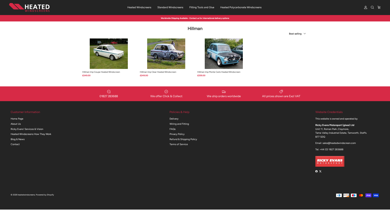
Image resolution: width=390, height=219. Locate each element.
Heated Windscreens (139, 7)
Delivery (174, 118)
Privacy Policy (177, 134)
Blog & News (18, 139)
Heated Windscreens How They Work (31, 134)
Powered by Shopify (45, 195)
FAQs (173, 129)
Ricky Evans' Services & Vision (27, 129)
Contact (15, 144)
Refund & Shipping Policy (183, 139)
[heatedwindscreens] (29, 7)
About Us (16, 123)
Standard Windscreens (170, 7)
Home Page (17, 118)
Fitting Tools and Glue (201, 7)
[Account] (365, 7)
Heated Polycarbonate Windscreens (241, 7)
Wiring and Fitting (179, 123)
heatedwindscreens (26, 195)
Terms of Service (179, 144)
